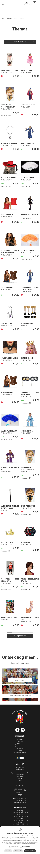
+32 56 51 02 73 (20, 800)
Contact (20, 780)
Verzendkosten (20, 775)
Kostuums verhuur (20, 747)
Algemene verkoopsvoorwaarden (20, 773)
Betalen (20, 778)
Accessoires (20, 739)
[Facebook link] (18, 730)
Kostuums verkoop (20, 745)
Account (20, 764)
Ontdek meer (20, 680)
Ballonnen (20, 743)
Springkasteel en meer (20, 752)
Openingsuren (20, 807)
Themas (9, 18)
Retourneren (20, 776)
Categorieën (20, 736)
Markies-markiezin (20, 41)
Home (3, 18)
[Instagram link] (23, 730)
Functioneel (14, 846)
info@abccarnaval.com (20, 802)
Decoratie (20, 741)
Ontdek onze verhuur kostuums (20, 696)
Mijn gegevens (20, 767)
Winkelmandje (20, 769)
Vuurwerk (20, 749)
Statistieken (26, 846)
